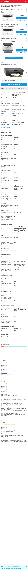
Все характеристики (6, 127)
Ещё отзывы (4, 446)
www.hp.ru (16, 336)
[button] (14, 72)
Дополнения (17, 88)
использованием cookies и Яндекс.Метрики (11, 568)
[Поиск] (23, 2)
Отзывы (23, 88)
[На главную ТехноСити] (6, 1)
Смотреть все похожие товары (14, 57)
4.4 (22, 66)
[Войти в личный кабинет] (25, 2)
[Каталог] (1, 2)
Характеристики (9, 88)
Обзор (2, 88)
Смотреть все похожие (14, 84)
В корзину (21, 18)
